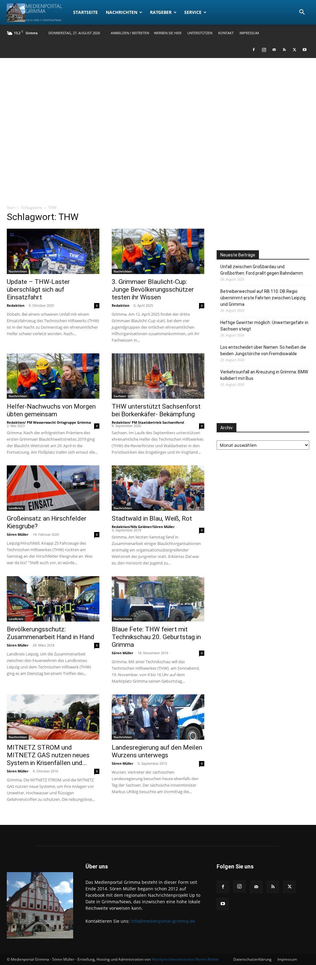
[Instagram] (263, 49)
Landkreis (16, 508)
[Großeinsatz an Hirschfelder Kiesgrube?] (53, 488)
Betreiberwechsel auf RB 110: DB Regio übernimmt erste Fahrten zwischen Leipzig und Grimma (263, 298)
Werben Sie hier (167, 33)
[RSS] (284, 49)
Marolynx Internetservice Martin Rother (185, 959)
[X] (294, 49)
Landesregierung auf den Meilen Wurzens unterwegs (157, 751)
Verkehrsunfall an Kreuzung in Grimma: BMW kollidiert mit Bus (264, 375)
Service (193, 12)
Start (11, 207)
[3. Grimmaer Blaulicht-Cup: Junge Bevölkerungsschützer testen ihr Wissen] (158, 251)
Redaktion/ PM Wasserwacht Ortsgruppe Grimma (49, 422)
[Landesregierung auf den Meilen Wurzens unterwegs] (158, 717)
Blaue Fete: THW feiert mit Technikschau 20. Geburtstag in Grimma (156, 637)
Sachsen (120, 396)
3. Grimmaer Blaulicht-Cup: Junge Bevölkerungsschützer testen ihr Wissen (153, 289)
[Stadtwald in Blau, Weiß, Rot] (158, 488)
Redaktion (15, 305)
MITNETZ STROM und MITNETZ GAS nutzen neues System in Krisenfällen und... (48, 755)
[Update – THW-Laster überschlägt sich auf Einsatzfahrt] (53, 251)
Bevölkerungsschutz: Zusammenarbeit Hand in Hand (50, 633)
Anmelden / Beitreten (130, 33)
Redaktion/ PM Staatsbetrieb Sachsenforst (148, 422)
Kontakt (226, 33)
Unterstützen (199, 33)
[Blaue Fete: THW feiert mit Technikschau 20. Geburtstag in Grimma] (158, 599)
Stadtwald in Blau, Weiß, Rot (152, 518)
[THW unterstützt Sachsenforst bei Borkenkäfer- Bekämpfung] (158, 376)
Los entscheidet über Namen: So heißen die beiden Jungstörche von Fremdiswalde (263, 350)
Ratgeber (161, 12)
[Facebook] (253, 49)
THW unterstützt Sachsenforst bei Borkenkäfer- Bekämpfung (156, 410)
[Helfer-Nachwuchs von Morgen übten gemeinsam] (53, 376)
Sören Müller (17, 534)
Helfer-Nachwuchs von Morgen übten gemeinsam (51, 410)
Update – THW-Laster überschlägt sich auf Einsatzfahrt (38, 289)
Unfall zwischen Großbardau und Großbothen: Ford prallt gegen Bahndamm (261, 270)
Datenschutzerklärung (252, 959)
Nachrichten (121, 12)
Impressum (249, 33)
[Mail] (274, 49)
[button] (301, 13)
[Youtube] (304, 49)
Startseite (85, 12)
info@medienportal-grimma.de (163, 921)
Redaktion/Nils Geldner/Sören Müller (143, 526)
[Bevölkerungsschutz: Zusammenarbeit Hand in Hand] (53, 599)
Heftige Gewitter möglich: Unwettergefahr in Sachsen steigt (264, 325)
